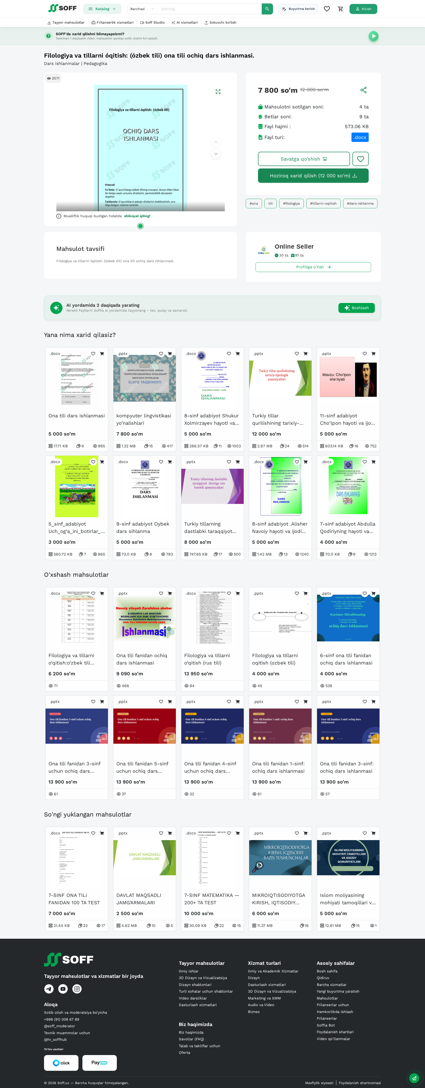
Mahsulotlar (327, 998)
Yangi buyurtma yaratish (338, 991)
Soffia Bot (326, 1025)
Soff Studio (155, 22)
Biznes (254, 1012)
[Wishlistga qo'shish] (360, 159)
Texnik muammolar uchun (67, 1033)
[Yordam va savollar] (414, 1078)
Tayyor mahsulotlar (68, 22)
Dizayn (254, 978)
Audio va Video (261, 1005)
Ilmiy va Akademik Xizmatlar (273, 971)
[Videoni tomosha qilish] (373, 36)
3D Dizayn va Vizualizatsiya (203, 978)
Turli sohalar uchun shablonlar (206, 991)
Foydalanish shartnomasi (360, 1083)
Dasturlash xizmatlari (198, 1005)
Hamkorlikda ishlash (335, 1012)
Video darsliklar (193, 998)
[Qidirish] (267, 9)
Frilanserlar (327, 1018)
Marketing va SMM (264, 998)
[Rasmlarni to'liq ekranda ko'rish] (218, 91)
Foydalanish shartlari (335, 1032)
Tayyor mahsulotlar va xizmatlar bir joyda (93, 976)
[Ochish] (140, 226)
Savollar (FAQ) (191, 1039)
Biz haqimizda (191, 1032)
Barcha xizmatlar (332, 984)
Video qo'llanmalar (333, 1039)
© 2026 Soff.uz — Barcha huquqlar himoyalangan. (86, 1083)
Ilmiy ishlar (188, 971)
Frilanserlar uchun (333, 1005)
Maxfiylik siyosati (319, 1083)
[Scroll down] (216, 154)
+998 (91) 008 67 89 (61, 1019)
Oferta (184, 1052)
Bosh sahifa (327, 971)
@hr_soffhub (55, 1039)
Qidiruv (323, 978)
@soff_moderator (59, 1026)
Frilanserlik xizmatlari (115, 22)
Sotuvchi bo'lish (223, 22)
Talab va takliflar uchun (199, 1046)
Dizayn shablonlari (195, 984)
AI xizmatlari (187, 22)
